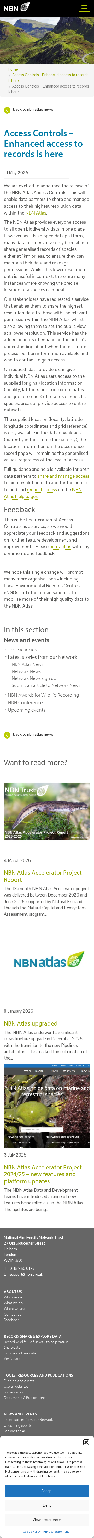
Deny (47, 1505)
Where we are (14, 1308)
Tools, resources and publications (38, 1375)
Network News (26, 671)
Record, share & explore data (33, 1336)
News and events (26, 639)
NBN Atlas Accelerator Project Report (43, 875)
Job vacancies (22, 649)
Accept (47, 1490)
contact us (60, 546)
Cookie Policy (32, 1532)
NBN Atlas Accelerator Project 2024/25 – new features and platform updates (43, 1174)
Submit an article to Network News (46, 685)
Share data (12, 1347)
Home (13, 69)
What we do (13, 1302)
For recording (14, 1391)
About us (13, 1291)
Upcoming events (26, 709)
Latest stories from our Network (42, 657)
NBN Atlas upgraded (31, 1023)
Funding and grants (19, 1380)
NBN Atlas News (27, 664)
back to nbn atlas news (33, 109)
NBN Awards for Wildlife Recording (43, 694)
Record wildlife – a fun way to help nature (36, 1341)
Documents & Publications (24, 1397)
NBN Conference (25, 702)
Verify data (12, 1358)
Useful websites (16, 1386)
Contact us (12, 1314)
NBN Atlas (35, 213)
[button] (86, 1442)
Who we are (13, 1297)
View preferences (47, 1519)
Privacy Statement (56, 1532)
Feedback (11, 1319)
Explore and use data (20, 1353)
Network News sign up (34, 678)
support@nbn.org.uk (26, 1274)
